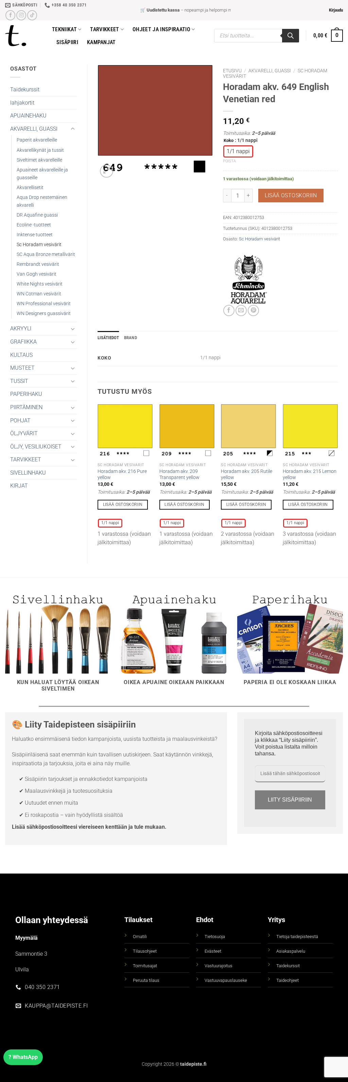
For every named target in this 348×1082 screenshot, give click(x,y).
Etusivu (232, 70)
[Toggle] (73, 129)
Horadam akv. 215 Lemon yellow (309, 475)
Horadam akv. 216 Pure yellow (122, 475)
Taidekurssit (24, 89)
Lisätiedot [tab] (108, 337)
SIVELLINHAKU (28, 473)
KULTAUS (21, 355)
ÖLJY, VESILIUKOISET (36, 446)
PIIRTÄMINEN (26, 407)
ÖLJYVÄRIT (24, 433)
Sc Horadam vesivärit (39, 244)
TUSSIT (19, 381)
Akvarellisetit (30, 187)
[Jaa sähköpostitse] (241, 310)
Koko (228, 140)
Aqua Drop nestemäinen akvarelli (42, 201)
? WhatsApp (23, 1057)
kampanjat (101, 42)
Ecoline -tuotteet (34, 225)
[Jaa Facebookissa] (228, 310)
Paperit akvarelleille (37, 140)
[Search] (290, 35)
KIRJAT (19, 485)
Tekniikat (64, 29)
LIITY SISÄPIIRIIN (290, 800)
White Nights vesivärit (40, 284)
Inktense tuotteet (35, 235)
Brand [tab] (130, 337)
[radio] (238, 151)
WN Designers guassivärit (44, 313)
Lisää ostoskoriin (291, 195)
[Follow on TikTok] (32, 15)
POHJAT (20, 420)
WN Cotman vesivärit (39, 294)
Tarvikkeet (104, 29)
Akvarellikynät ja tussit (40, 150)
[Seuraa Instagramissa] (21, 15)
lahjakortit (22, 102)
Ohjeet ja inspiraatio (161, 29)
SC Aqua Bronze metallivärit (46, 254)
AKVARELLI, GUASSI (33, 129)
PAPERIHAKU (26, 394)
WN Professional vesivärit (44, 304)
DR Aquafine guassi (37, 215)
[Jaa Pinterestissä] (253, 310)
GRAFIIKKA (23, 341)
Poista (229, 161)
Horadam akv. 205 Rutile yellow (246, 475)
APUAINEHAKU (28, 115)
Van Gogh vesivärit (36, 274)
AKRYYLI (20, 328)
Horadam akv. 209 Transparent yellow (179, 475)
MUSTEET (22, 368)
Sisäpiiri (67, 42)
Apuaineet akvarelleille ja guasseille (42, 174)
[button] (336, 10)
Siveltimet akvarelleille (39, 160)
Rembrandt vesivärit (38, 264)
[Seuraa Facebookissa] (10, 15)
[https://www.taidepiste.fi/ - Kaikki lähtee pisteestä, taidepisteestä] (23, 35)
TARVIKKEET (25, 459)
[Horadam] (248, 279)
